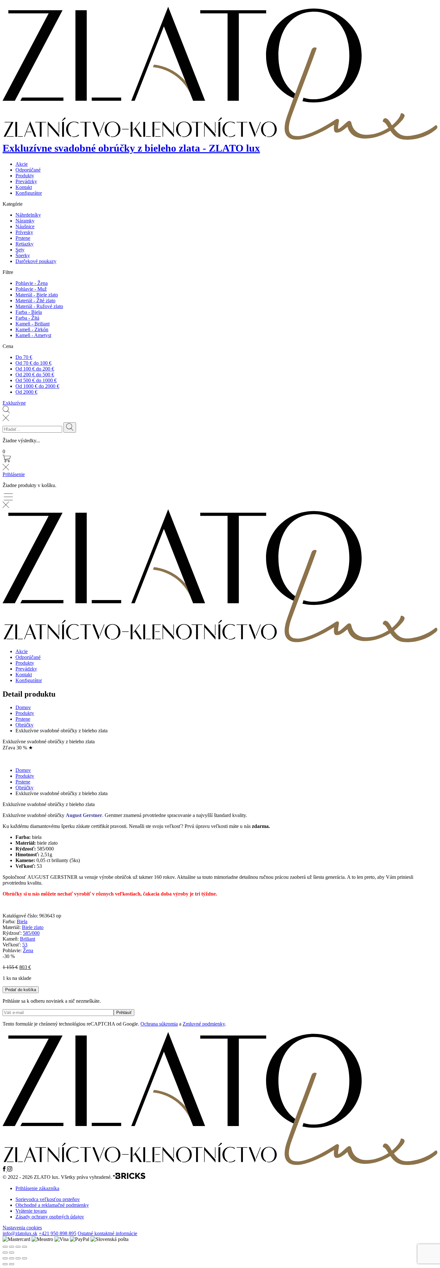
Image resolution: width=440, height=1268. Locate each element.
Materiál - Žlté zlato (35, 300)
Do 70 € (23, 357)
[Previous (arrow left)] (5, 1253)
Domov (23, 707)
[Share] (11, 1247)
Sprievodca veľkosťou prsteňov (47, 1199)
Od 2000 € (26, 392)
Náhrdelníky (28, 215)
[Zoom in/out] (24, 1247)
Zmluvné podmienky (204, 1024)
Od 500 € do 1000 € (36, 380)
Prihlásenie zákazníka (37, 1188)
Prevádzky (26, 181)
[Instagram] (9, 1169)
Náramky (24, 220)
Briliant (27, 939)
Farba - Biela (28, 312)
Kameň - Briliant (32, 323)
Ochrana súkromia (159, 1024)
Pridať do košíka (20, 989)
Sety (19, 249)
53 (24, 944)
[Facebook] (5, 1169)
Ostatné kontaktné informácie (107, 1233)
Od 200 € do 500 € (34, 374)
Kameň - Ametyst (33, 335)
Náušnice (24, 226)
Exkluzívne (14, 403)
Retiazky (24, 244)
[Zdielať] (18, 1258)
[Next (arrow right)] (11, 1253)
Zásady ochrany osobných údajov (49, 1216)
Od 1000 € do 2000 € (37, 386)
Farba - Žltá (27, 318)
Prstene (22, 238)
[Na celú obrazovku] (11, 1258)
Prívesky (24, 232)
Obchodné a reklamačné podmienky (52, 1205)
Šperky (22, 255)
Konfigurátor (28, 193)
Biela (22, 921)
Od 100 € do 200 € (34, 368)
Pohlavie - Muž (31, 289)
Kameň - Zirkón (31, 329)
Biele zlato (32, 927)
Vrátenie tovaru (31, 1211)
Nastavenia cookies (22, 1227)
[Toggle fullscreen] (18, 1247)
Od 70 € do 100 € (33, 363)
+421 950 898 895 (57, 1233)
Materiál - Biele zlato (36, 294)
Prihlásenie (14, 474)
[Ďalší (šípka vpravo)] (11, 1264)
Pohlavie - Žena (31, 283)
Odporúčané (28, 170)
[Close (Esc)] (5, 1247)
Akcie (21, 164)
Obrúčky (24, 725)
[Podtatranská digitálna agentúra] (129, 1177)
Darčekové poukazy (35, 261)
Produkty (24, 175)
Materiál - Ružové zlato (39, 306)
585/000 (31, 933)
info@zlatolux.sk (20, 1233)
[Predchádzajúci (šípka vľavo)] (5, 1264)
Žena (28, 950)
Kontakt (23, 187)
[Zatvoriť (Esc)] (24, 1258)
